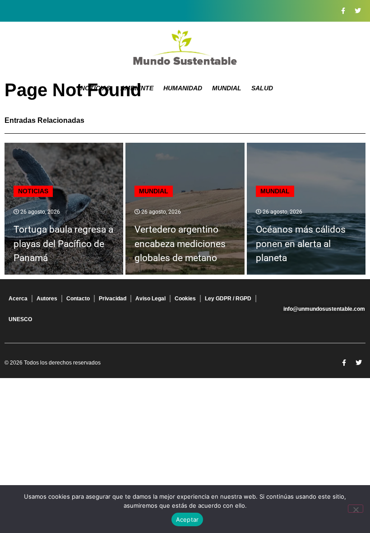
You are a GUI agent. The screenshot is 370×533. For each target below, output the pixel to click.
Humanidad (182, 88)
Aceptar (187, 519)
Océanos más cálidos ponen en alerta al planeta (301, 243)
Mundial (226, 88)
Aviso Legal (150, 298)
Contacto (78, 298)
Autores (47, 298)
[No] (355, 509)
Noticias (95, 88)
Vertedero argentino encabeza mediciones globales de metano (180, 243)
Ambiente (136, 88)
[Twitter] (358, 11)
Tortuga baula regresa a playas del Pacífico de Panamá (63, 243)
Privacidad (112, 298)
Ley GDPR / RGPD (228, 298)
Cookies (185, 298)
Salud (262, 88)
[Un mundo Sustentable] (185, 47)
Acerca (18, 298)
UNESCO (20, 319)
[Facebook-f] (343, 11)
